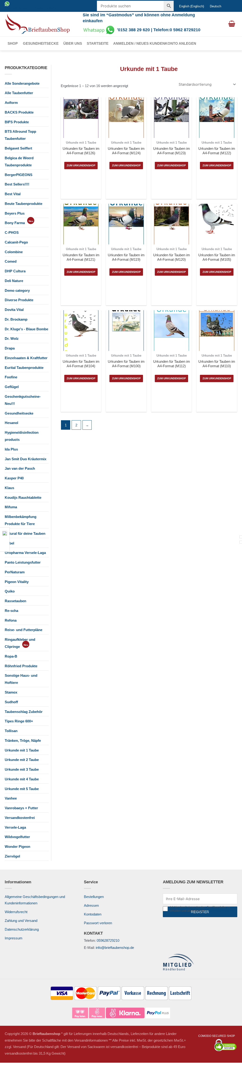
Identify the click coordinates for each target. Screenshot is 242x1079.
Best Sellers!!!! (17, 184)
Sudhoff (11, 702)
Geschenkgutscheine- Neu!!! (23, 400)
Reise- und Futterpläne (23, 630)
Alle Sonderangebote (22, 83)
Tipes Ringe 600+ (19, 721)
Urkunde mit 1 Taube (22, 750)
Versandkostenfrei (20, 818)
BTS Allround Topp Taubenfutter (20, 135)
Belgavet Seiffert (18, 148)
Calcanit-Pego (16, 242)
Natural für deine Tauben (25, 533)
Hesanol (11, 423)
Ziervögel (12, 856)
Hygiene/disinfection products (22, 436)
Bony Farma (15, 223)
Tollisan (11, 731)
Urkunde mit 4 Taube (22, 779)
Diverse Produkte (19, 300)
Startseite (97, 43)
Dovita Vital (14, 310)
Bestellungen (94, 897)
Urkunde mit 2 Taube (22, 760)
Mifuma (11, 507)
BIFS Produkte (17, 122)
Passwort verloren (98, 923)
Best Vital (13, 194)
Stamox (11, 692)
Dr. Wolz (12, 338)
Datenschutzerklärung (22, 929)
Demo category (17, 290)
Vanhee (11, 798)
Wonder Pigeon (17, 847)
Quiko (10, 591)
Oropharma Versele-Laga (25, 553)
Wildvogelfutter (17, 837)
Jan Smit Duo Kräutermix (25, 459)
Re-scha (11, 611)
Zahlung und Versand (21, 921)
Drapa (10, 348)
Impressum (13, 938)
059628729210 (108, 940)
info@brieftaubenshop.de (115, 948)
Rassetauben (15, 601)
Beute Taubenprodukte (23, 204)
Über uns (72, 43)
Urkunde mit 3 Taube (22, 769)
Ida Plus (11, 449)
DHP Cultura (15, 271)
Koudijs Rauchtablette (23, 497)
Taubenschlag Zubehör (24, 712)
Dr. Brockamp (16, 319)
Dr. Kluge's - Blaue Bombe (26, 329)
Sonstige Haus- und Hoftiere (21, 679)
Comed (11, 261)
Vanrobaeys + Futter (21, 808)
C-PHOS (12, 232)
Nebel (9, 543)
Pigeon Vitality (17, 582)
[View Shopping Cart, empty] (231, 24)
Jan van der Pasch (20, 468)
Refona (11, 620)
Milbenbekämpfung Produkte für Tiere (20, 520)
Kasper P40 (14, 478)
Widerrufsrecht (16, 912)
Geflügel (12, 387)
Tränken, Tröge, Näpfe (23, 740)
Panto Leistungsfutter (23, 562)
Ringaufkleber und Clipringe (20, 643)
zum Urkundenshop (81, 165)
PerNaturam (15, 572)
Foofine (11, 377)
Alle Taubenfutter (19, 93)
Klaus (9, 488)
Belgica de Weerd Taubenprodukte (19, 161)
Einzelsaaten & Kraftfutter (26, 358)
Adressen (91, 905)
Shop (13, 43)
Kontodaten (92, 914)
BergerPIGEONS (18, 175)
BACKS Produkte (19, 112)
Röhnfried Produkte (21, 666)
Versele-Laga (15, 827)
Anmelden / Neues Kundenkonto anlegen (154, 43)
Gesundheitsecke (41, 43)
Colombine (14, 252)
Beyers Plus (15, 213)
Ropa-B (11, 656)
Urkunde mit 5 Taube (22, 789)
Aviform (11, 103)
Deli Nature (14, 281)
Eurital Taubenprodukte (24, 368)
